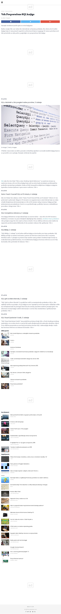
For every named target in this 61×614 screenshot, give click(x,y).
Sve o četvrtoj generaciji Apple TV (19, 551)
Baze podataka (9, 11)
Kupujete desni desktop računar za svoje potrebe (23, 533)
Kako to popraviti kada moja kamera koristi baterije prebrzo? (27, 505)
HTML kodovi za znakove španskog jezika (21, 526)
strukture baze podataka (50, 219)
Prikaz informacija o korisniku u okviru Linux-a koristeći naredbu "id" (28, 457)
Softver (2, 11)
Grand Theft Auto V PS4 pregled (19, 429)
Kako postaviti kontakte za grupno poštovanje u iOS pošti (26, 415)
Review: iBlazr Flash (15, 491)
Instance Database (15, 347)
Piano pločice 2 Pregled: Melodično (19, 464)
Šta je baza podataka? (16, 384)
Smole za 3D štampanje (17, 422)
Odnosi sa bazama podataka (18, 379)
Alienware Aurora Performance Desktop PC (22, 512)
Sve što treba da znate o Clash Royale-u (21, 519)
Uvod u (12, 340)
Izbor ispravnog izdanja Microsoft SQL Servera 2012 (24, 365)
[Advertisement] (30, 72)
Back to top (30, 606)
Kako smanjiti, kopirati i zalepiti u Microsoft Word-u (24, 471)
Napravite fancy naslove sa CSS (19, 498)
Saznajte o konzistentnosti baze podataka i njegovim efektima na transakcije (31, 352)
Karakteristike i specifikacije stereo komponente (23, 435)
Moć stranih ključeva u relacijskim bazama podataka (24, 333)
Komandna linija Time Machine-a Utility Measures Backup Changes (28, 485)
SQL (2, 181)
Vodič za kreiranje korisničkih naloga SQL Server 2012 (24, 359)
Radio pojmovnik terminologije (18, 540)
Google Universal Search (17, 547)
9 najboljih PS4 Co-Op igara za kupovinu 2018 (22, 442)
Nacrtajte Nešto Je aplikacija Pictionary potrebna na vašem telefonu (29, 478)
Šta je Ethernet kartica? (16, 558)
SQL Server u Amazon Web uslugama (20, 372)
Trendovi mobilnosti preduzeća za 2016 (21, 447)
